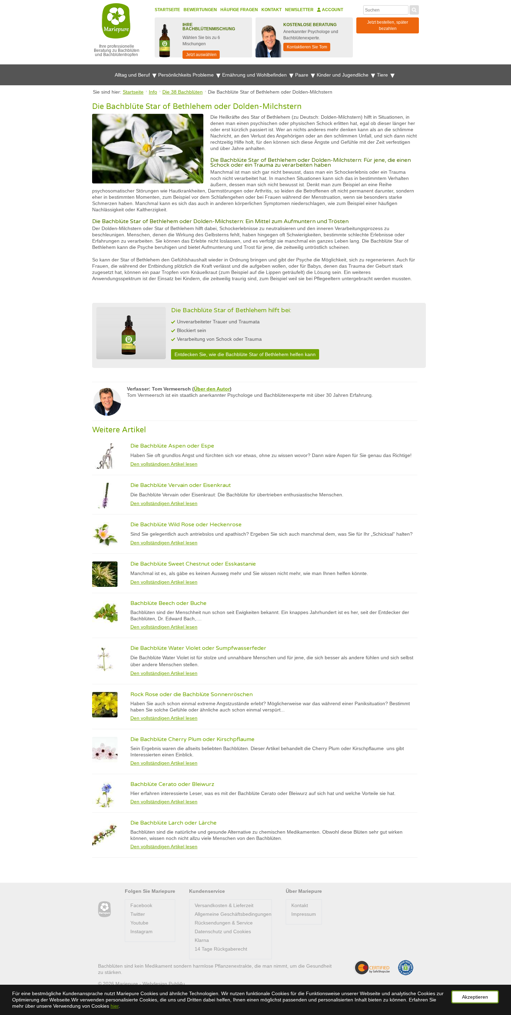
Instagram (141, 931)
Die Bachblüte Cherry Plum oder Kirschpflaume (192, 739)
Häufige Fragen (239, 9)
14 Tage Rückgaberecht (221, 949)
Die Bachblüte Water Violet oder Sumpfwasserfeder (198, 648)
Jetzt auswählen (201, 54)
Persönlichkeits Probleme (186, 75)
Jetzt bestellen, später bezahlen (387, 25)
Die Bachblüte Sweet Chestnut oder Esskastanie (193, 563)
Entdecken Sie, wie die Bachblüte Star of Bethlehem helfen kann (245, 354)
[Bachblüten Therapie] (104, 909)
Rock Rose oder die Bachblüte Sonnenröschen (191, 694)
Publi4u (177, 983)
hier (115, 1006)
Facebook (141, 905)
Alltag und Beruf (133, 75)
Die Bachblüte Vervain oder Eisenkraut (180, 485)
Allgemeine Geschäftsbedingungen (233, 914)
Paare (302, 75)
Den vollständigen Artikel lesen (163, 464)
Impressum (303, 914)
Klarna (202, 940)
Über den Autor (212, 389)
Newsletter (299, 9)
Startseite (167, 9)
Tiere (383, 75)
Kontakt (271, 9)
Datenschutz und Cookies (223, 931)
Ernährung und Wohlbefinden (255, 75)
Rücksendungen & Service (224, 923)
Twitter (137, 914)
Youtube (139, 923)
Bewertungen (200, 9)
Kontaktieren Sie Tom (307, 47)
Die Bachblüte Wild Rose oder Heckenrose (186, 524)
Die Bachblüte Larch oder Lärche (173, 822)
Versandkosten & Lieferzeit (224, 905)
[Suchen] (414, 9)
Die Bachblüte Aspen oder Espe (172, 445)
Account (332, 9)
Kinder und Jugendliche (343, 75)
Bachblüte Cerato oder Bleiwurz (172, 784)
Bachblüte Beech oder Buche (168, 603)
